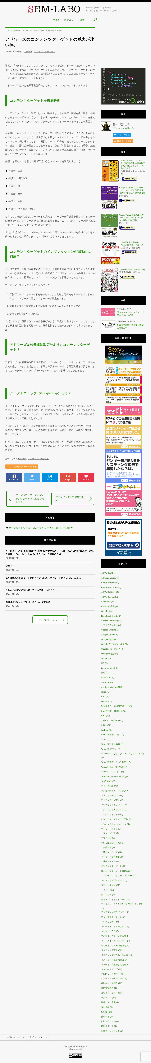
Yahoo (104, 739)
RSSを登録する (124, 141)
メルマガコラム (108, 931)
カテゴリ (69, 19)
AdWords (28, 51)
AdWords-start (108, 597)
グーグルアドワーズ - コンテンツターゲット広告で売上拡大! (29, 498)
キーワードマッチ (109, 829)
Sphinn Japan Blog (110, 720)
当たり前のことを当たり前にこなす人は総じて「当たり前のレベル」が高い (43, 578)
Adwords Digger (108, 578)
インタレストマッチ (110, 814)
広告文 (104, 1012)
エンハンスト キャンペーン (114, 824)
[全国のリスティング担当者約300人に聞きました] (123, 448)
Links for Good (108, 668)
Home (55, 19)
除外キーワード (110, 852)
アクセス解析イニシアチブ (113, 790)
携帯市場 (105, 1016)
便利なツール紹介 (109, 983)
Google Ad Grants (109, 616)
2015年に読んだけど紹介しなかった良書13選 (28, 602)
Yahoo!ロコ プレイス (111, 771)
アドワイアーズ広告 (110, 800)
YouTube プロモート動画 (112, 776)
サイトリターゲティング (112, 880)
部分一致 (107, 847)
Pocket (85, 479)
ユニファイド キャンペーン (114, 941)
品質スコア (106, 997)
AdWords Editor (108, 582)
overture (105, 682)
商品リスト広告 (108, 1002)
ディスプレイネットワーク (113, 899)
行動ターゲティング (110, 1031)
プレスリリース (108, 921)
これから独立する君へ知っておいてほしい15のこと (31, 590)
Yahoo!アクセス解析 (110, 744)
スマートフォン (108, 885)
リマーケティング (109, 969)
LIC (102, 663)
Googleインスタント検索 (112, 644)
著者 (82, 19)
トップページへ (48, 620)
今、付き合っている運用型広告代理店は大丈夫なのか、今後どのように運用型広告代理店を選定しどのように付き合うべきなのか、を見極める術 (50, 553)
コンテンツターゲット (44, 51)
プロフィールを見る (122, 128)
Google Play (107, 639)
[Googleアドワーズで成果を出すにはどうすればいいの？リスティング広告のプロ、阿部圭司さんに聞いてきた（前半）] (123, 516)
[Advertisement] (123, 45)
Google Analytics (109, 620)
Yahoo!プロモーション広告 (113, 762)
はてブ (50, 479)
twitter (104, 725)
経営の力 (10, 566)
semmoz (105, 701)
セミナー (105, 890)
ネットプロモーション (111, 917)
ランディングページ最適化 (113, 945)
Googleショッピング (110, 649)
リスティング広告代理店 (112, 960)
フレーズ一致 (109, 833)
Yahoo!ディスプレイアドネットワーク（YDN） (123, 754)
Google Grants (108, 634)
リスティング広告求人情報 (113, 964)
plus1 (103, 692)
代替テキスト (109, 861)
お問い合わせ (13, 1037)
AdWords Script (108, 592)
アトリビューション (110, 795)
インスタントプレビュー (112, 805)
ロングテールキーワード (112, 978)
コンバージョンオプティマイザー (116, 875)
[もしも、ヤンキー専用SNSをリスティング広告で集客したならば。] (123, 482)
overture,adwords (109, 687)
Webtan (104, 730)
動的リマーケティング (113, 974)
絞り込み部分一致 (111, 843)
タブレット (106, 894)
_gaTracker (106, 781)
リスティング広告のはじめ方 (114, 955)
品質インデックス (109, 993)
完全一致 (107, 838)
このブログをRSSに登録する (23, 466)
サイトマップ (36, 1037)
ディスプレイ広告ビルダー (113, 912)
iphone (104, 658)
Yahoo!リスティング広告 (112, 767)
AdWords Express (109, 587)
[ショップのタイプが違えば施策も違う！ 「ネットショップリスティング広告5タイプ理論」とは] (123, 403)
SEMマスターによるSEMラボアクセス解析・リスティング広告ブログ (104, 9)
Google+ (68, 479)
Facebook (13, 479)
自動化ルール (107, 1026)
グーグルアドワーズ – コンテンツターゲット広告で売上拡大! (41, 528)
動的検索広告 (107, 988)
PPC (103, 696)
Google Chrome (108, 630)
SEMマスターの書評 (110, 711)
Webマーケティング (110, 734)
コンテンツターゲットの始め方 (115, 871)
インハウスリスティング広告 (114, 819)
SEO (103, 715)
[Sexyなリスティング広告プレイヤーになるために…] (123, 363)
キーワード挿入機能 (110, 857)
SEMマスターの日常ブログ (113, 706)
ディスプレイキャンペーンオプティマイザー (124, 904)
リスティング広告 (109, 950)
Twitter (32, 479)
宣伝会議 (105, 1007)
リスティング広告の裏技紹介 (70, 499)
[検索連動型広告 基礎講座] (123, 555)
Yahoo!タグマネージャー (112, 749)
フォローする (124, 134)
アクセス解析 (107, 786)
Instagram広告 (108, 653)
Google (104, 611)
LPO (103, 673)
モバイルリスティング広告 (113, 936)
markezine (106, 677)
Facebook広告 (108, 606)
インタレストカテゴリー (112, 810)
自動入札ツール (108, 1021)
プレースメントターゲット (113, 926)
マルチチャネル (110, 625)
